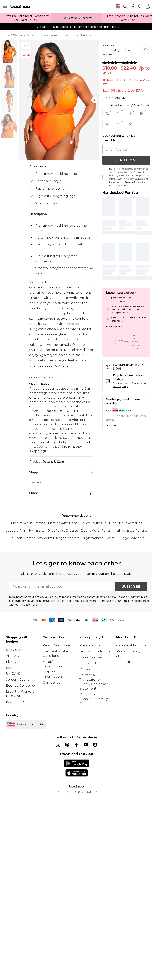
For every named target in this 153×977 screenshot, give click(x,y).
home (6, 34)
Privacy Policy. (29, 604)
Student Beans (17, 679)
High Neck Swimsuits (125, 523)
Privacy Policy (133, 182)
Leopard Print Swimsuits (25, 530)
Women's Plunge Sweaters (58, 538)
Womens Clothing (36, 34)
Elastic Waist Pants (95, 530)
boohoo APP (16, 702)
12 (107, 113)
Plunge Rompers (130, 538)
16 (130, 113)
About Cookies (90, 657)
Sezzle (10, 667)
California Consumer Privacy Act (93, 699)
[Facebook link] (76, 745)
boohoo (108, 45)
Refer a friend (127, 661)
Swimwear (55, 34)
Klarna (11, 661)
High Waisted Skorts (98, 538)
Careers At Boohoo (131, 645)
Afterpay (12, 656)
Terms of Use (89, 663)
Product (85, 669)
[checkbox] (104, 177)
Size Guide (14, 650)
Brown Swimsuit (93, 523)
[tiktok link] (95, 745)
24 (130, 124)
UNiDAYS (13, 673)
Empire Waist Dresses (28, 523)
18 (141, 113)
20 (107, 124)
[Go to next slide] (94, 100)
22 (119, 124)
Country (12, 715)
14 (118, 113)
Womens (18, 34)
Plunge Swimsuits (89, 34)
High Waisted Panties (130, 530)
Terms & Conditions (94, 651)
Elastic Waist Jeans (62, 523)
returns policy (120, 386)
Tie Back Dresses (22, 538)
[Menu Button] (5, 6)
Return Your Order (57, 645)
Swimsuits (70, 34)
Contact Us (51, 682)
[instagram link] (58, 745)
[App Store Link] (76, 768)
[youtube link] (86, 745)
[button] (118, 6)
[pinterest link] (67, 745)
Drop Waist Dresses (62, 530)
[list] (59, 100)
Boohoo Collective (20, 685)
